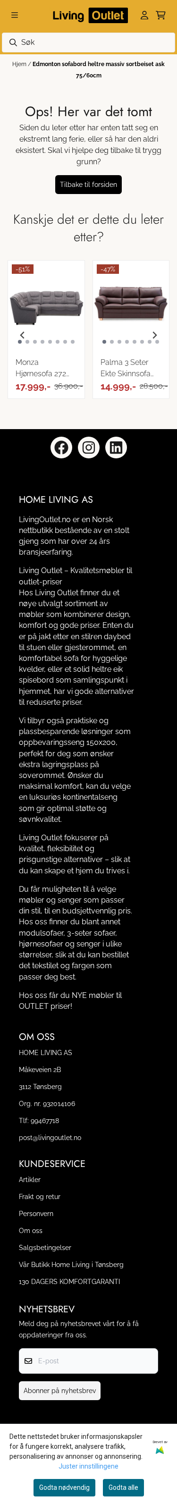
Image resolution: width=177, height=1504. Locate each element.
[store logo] (88, 15)
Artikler (30, 1179)
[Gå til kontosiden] (144, 15)
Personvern (36, 1213)
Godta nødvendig (64, 1487)
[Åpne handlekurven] (160, 15)
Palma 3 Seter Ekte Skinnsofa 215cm (126, 369)
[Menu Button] (15, 15)
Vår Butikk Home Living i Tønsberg (71, 1264)
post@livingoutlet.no (50, 1137)
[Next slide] (154, 335)
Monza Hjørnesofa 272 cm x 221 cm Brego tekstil (41, 369)
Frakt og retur (39, 1196)
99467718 (45, 1120)
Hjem (20, 64)
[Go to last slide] (22, 335)
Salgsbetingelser (45, 1247)
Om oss (30, 1230)
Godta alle (123, 1487)
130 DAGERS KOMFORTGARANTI (69, 1281)
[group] (46, 335)
